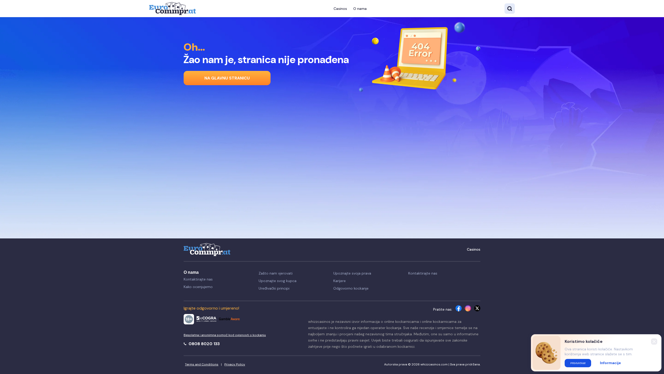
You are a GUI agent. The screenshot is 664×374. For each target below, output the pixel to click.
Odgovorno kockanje (351, 288)
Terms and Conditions (201, 364)
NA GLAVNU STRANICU (227, 78)
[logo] (172, 8)
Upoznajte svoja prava (352, 273)
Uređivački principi (274, 288)
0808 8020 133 (204, 343)
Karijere (339, 280)
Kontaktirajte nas (198, 279)
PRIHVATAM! (578, 363)
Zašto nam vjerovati (276, 273)
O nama (360, 8)
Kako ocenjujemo (198, 286)
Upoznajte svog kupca (277, 280)
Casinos (340, 8)
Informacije (610, 362)
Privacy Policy (234, 364)
